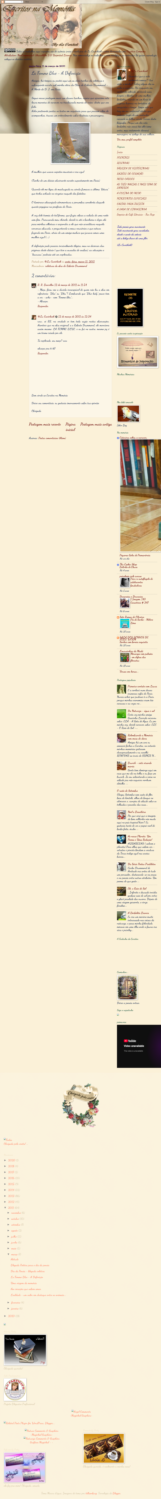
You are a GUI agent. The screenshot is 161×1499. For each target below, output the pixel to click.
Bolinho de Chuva (128, 567)
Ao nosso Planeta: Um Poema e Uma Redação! (140, 838)
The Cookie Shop (128, 564)
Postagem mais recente (45, 424)
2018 (11, 1166)
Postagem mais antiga (96, 424)
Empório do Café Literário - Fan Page (136, 214)
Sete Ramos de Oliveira (132, 617)
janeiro (15, 1308)
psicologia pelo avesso (131, 576)
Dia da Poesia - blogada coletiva (28, 1271)
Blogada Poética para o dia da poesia (30, 1265)
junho (14, 1242)
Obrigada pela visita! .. (16, 1143)
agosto (14, 1230)
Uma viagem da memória (24, 1283)
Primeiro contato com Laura (142, 686)
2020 (12, 1160)
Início (120, 152)
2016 (11, 1178)
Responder (43, 306)
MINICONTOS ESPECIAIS (132, 198)
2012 (11, 1201)
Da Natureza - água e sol (141, 710)
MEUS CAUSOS (126, 179)
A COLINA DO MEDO (129, 193)
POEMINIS (123, 157)
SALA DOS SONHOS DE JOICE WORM (134, 638)
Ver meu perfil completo (129, 139)
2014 (11, 1190)
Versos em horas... (129, 671)
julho (14, 1236)
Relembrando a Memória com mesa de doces (140, 737)
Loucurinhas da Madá (131, 651)
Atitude (14, 1259)
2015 (11, 1184)
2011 (11, 1207)
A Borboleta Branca (138, 912)
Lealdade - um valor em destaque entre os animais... (38, 1295)
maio (14, 1248)
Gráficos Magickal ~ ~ (41, 1442)
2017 (11, 1172)
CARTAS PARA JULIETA (130, 203)
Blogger (116, 1493)
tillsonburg (91, 1493)
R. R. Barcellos (46, 284)
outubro (15, 1218)
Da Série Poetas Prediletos (142, 864)
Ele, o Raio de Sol (137, 888)
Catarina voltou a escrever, (133, 437)
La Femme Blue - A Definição (27, 1277)
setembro (16, 1224)
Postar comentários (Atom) (52, 438)
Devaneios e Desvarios (131, 596)
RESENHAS (123, 162)
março (14, 1254)
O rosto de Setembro (127, 790)
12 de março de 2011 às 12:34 (74, 316)
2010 (11, 1316)
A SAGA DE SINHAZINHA (132, 209)
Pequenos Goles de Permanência (135, 555)
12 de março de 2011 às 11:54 (70, 284)
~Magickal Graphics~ (81, 1415)
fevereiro (16, 1302)
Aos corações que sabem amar (26, 1289)
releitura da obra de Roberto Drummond (66, 266)
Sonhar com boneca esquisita (134, 642)
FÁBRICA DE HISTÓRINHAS (133, 168)
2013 (11, 1196)
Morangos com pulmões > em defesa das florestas (142, 657)
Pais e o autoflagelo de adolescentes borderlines (142, 582)
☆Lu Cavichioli (46, 316)
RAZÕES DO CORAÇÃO (130, 173)
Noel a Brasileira (137, 811)
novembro (16, 1212)
